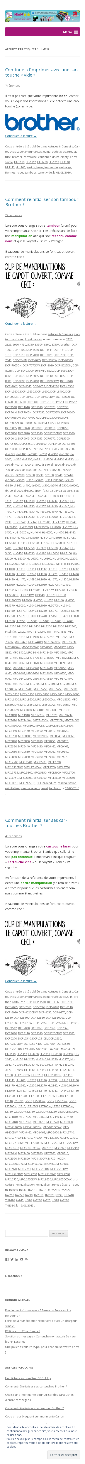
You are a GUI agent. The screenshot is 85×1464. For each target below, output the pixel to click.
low (46, 167)
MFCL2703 (40, 762)
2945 (69, 997)
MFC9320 (11, 746)
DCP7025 (49, 407)
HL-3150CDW (21, 532)
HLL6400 (34, 626)
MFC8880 (24, 741)
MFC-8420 (19, 652)
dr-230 (43, 454)
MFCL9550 (25, 783)
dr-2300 (53, 454)
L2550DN (11, 1106)
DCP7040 (11, 412)
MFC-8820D (47, 658)
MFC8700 (11, 736)
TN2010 (32, 1190)
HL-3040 (55, 527)
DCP (29, 1002)
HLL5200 (56, 621)
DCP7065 (62, 1028)
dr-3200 (27, 459)
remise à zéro (30, 788)
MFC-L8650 (63, 699)
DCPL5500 (63, 438)
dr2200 (30, 475)
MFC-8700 (32, 658)
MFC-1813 (60, 631)
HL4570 (10, 605)
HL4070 (48, 600)
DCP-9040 (66, 381)
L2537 (50, 1101)
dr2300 (49, 475)
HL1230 (20, 574)
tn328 (55, 1200)
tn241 (59, 1195)
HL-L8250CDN (52, 1075)
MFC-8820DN (64, 658)
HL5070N (53, 605)
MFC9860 (24, 757)
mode (54, 167)
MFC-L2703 (63, 684)
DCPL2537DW (47, 1044)
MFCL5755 (11, 772)
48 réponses (13, 836)
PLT (39, 783)
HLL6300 (22, 626)
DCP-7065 (39, 1007)
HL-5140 (10, 543)
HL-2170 (29, 1059)
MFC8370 (41, 725)
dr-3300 (48, 459)
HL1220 (10, 574)
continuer (44, 157)
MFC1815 (64, 710)
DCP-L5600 (12, 391)
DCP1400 (32, 402)
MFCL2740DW (32, 767)
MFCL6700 (68, 772)
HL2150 (74, 1080)
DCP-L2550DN (57, 1023)
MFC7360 (73, 1148)
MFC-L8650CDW (30, 1148)
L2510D (18, 1101)
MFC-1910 (32, 637)
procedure (49, 783)
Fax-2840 (54, 491)
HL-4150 (10, 538)
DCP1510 (45, 402)
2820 (69, 339)
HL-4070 (59, 532)
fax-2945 (42, 1049)
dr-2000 (59, 449)
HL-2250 (52, 1059)
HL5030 (20, 605)
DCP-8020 (47, 365)
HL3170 (42, 1091)
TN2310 (38, 1195)
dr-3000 (64, 454)
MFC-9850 (32, 678)
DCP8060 (63, 423)
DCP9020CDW (53, 433)
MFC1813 (52, 710)
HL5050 (42, 605)
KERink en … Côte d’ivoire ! (22, 1331)
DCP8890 (24, 433)
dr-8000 (27, 470)
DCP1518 (11, 407)
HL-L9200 (71, 558)
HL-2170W (58, 522)
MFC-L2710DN (14, 1138)
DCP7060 (49, 1028)
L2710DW (45, 1106)
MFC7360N (65, 715)
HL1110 (65, 162)
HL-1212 (54, 162)
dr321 (48, 480)
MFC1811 (39, 710)
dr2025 (9, 475)
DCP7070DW (30, 417)
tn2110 (56, 1190)
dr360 (17, 485)
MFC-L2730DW (14, 1143)
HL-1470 (18, 511)
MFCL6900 (40, 778)
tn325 (46, 1200)
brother (17, 157)
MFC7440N (25, 720)
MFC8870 (11, 741)
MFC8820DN (40, 736)
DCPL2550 (63, 1044)
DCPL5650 (25, 444)
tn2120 (66, 1190)
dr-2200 (32, 454)
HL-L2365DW (22, 1075)
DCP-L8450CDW (45, 397)
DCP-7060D (65, 360)
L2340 (60, 1096)
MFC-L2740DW (34, 1143)
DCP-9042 (11, 386)
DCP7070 (11, 1033)
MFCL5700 (49, 767)
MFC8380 (54, 725)
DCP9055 (36, 438)
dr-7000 (16, 470)
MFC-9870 (60, 678)
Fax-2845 (67, 491)
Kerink (31, 167)
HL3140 (20, 1091)
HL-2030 (29, 517)
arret (69, 152)
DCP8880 (11, 433)
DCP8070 (24, 428)
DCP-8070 (19, 376)
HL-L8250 (37, 1075)
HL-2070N (65, 517)
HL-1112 (31, 162)
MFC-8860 (19, 663)
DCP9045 (24, 438)
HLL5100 (44, 621)
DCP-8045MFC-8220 (40, 371)
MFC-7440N (35, 642)
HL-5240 (45, 543)
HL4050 (37, 600)
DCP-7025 (46, 355)
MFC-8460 (46, 652)
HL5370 (20, 616)
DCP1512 (71, 402)
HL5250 (42, 611)
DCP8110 (49, 428)
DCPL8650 (25, 449)
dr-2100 (21, 454)
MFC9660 (24, 752)
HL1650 (42, 579)
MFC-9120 (19, 668)
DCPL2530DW (14, 1044)
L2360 (69, 1096)
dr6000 (73, 485)
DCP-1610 (19, 355)
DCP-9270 (52, 386)
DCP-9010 (32, 381)
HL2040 (31, 585)
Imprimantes (33, 152)
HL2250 (31, 1085)
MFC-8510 (39, 1122)
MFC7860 (49, 1153)
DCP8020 (45, 417)
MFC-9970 (19, 684)
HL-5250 (56, 543)
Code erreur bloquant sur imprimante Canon (34, 1416)
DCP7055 (38, 412)
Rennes (10, 172)
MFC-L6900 (12, 699)
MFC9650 (11, 752)
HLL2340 (21, 1096)
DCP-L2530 (38, 1017)
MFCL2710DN (40, 1169)
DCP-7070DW (31, 365)
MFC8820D (25, 736)
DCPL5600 (11, 444)
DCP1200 (20, 402)
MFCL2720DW (14, 767)
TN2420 (10, 1200)
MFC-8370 (60, 647)
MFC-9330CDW (52, 1127)
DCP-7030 (60, 355)
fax (45, 491)
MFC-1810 (33, 631)
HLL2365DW (47, 1096)
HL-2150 (18, 1059)
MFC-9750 (60, 673)
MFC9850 (11, 757)
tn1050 (13, 1190)
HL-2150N (44, 522)
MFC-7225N (47, 637)
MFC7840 (36, 1153)
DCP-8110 (46, 376)
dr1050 (37, 470)
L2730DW (20, 1111)
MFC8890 (36, 741)
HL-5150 (22, 543)
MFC (75, 1111)
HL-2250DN (26, 527)
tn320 (28, 1200)
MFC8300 (28, 725)
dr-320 (17, 459)
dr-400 (15, 464)
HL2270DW (27, 595)
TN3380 (10, 1205)
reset (20, 172)
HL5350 (10, 616)
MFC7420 (11, 720)
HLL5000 (32, 621)
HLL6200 (68, 621)
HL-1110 (19, 162)
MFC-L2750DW (69, 1143)
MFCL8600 (54, 778)
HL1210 (63, 569)
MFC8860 (68, 736)
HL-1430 (52, 506)
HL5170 (20, 611)
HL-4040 (36, 532)
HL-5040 (45, 538)
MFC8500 (36, 731)
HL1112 (10, 167)
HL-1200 (42, 162)
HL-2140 (32, 522)
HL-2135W (19, 522)
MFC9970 (62, 757)
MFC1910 (24, 715)
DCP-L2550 (40, 1023)
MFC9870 (36, 757)
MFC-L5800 (70, 689)
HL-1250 (29, 506)
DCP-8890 (19, 381)
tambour (30, 172)
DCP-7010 (32, 355)
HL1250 (42, 574)
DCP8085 (36, 428)
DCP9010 (36, 433)
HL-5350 (29, 548)
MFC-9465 (19, 673)
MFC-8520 (19, 658)
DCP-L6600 (42, 391)
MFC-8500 (60, 652)
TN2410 (69, 1195)
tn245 (19, 1200)
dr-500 (36, 464)
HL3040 (39, 595)
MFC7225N (37, 715)
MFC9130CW (39, 1158)
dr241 (58, 475)
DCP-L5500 (67, 386)
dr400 (26, 485)
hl (74, 1049)
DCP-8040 (21, 371)
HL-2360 (18, 1064)
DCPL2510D (39, 1038)
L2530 (28, 1101)
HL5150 (10, 611)
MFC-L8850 (27, 705)
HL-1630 (29, 511)
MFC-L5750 (40, 689)
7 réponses (12, 85)
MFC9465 (62, 746)
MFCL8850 (11, 783)
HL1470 (20, 579)
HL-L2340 (64, 1070)
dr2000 (56, 470)
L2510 (9, 1101)
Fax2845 (30, 496)
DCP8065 (11, 428)
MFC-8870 (32, 663)
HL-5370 (41, 548)
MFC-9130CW (13, 1127)
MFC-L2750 (51, 1143)
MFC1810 (26, 710)
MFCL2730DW (47, 1174)
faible (9, 162)
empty (64, 157)
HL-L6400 (58, 558)
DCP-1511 (46, 350)
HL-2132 (68, 1054)
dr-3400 (59, 459)
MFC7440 (11, 1153)
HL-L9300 (33, 564)
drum (55, 157)
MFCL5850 (40, 772)
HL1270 (52, 574)
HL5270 (52, 611)
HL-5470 (18, 553)
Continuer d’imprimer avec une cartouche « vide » (41, 72)
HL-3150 (64, 1064)
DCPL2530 (54, 1038)
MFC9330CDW (14, 1164)
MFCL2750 (11, 1179)
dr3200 (38, 480)
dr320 (29, 480)
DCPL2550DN (13, 1049)
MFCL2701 (25, 762)
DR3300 (58, 480)
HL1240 (31, 574)
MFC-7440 (52, 1117)
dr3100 (19, 480)
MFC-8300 (46, 647)
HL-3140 (52, 1064)
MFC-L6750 (57, 694)
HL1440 (74, 574)
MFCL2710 (24, 1169)
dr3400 (69, 480)
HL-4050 (47, 532)
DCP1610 (24, 407)
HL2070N (53, 585)
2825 (8, 344)
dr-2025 (10, 454)
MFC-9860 (46, 678)
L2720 (21, 631)
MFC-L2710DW (33, 1138)
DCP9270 (49, 438)
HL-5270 (68, 543)
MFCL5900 (54, 772)
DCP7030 (62, 407)
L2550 (72, 1101)
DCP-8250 (60, 376)
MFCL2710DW (59, 1169)
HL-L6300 (45, 558)
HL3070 (50, 595)
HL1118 (52, 569)
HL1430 (63, 574)
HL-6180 (41, 553)
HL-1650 (41, 511)
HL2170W (48, 590)
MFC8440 (11, 731)
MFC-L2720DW (53, 1138)
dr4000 (35, 485)
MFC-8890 (60, 663)
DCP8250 (62, 428)
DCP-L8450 (26, 397)
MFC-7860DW (30, 647)
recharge (65, 167)
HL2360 (63, 1085)
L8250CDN (64, 1111)
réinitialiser (12, 788)
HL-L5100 (66, 553)
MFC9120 (62, 741)
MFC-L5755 (55, 689)
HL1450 (10, 579)
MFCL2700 (11, 762)
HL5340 (74, 611)
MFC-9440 (46, 668)
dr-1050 (38, 449)
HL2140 (23, 590)
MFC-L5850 (12, 694)
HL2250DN (12, 595)
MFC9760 (49, 752)
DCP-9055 (39, 386)
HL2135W (11, 590)
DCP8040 (26, 423)
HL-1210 (41, 501)
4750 (23, 344)
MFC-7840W (12, 647)
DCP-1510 (32, 350)
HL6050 (74, 616)
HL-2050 (52, 517)
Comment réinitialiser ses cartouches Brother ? (36, 822)
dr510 (54, 485)
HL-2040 (41, 517)
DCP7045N (25, 412)
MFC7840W (72, 720)
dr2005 (67, 470)
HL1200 (20, 167)
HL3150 (61, 595)
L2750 (31, 1111)
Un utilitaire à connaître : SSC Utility (28, 1378)
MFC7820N (56, 720)
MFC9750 (36, 752)
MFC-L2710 (67, 1132)
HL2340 (52, 1085)
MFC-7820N (69, 642)
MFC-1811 (46, 631)
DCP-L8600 (63, 397)
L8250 (53, 1111)
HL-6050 (29, 553)
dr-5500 (56, 464)
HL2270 (42, 1085)
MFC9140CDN (56, 1158)
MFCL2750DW (28, 1179)
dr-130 (49, 449)
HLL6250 (10, 626)
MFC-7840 (11, 1122)
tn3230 (37, 1200)
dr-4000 (26, 464)
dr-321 (37, 459)
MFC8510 (49, 731)
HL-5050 (56, 538)
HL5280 (63, 611)
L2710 (21, 1106)
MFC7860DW (13, 725)
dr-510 (45, 464)
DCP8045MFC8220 (44, 423)
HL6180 (10, 621)
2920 (16, 344)
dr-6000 (67, 464)
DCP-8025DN (63, 365)
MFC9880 (49, 757)
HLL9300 (58, 626)
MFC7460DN (40, 720)
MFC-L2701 (48, 684)
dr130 (47, 470)
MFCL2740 (63, 1174)
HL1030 (10, 569)
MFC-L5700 (25, 689)
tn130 (22, 1190)
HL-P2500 (73, 564)
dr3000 (9, 480)
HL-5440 (64, 548)
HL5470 (63, 616)
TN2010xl (44, 1190)
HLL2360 (33, 1096)
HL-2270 (64, 1059)
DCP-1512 (60, 350)
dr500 (45, 485)
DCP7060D (68, 412)
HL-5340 (18, 548)
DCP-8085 (32, 376)
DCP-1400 (19, 350)
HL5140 (65, 605)
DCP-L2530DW (55, 1017)
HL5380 (31, 616)
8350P (39, 344)
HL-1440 (64, 506)
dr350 (9, 485)
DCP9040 (69, 433)
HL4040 (27, 600)
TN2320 (49, 1195)
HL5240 (31, 611)
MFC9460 (49, 746)
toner (41, 172)
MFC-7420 (21, 642)
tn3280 (64, 1200)
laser (39, 167)
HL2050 (42, 585)
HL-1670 (52, 511)
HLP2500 (70, 626)
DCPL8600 (11, 449)
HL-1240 (18, 506)
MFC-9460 (25, 1132)
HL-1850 (64, 511)
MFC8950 (49, 741)
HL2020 (10, 585)
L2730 (9, 1111)
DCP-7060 (25, 1007)
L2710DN (32, 1106)
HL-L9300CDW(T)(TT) (53, 564)
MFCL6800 (25, 778)
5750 (30, 344)
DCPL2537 (30, 1044)
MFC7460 (24, 1153)
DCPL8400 (54, 444)
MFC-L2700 (33, 684)
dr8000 (28, 491)
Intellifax (11, 631)
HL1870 (74, 579)
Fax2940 (42, 496)
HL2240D (71, 590)
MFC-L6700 (42, 694)
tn (6, 1190)
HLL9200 (46, 626)
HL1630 (31, 579)
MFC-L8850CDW (45, 705)
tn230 (28, 1195)
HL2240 (60, 590)
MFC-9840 (19, 678)
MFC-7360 (39, 1117)
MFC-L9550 (63, 705)
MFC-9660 (46, 673)
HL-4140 (70, 532)
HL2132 (52, 1080)
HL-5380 (52, 548)
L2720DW (67, 1106)
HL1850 (63, 579)
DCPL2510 (24, 1038)
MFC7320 (51, 715)
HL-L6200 (20, 558)
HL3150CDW (13, 600)
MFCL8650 (68, 778)
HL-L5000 (53, 553)
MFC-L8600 (27, 699)
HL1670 (52, 579)
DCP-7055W (49, 360)
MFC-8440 (32, 652)
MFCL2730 (30, 1174)
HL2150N (35, 590)
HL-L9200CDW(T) (15, 564)
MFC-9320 (32, 668)
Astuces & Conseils (60, 146)
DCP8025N (12, 423)
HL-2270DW (41, 527)
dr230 (39, 475)
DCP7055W (53, 412)
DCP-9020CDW (49, 381)
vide (49, 172)
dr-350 (69, 459)
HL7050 (20, 621)
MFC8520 (62, 731)
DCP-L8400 (57, 391)
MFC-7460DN (52, 642)
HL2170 (10, 1085)
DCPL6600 (40, 444)
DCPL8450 (68, 444)
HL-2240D (11, 527)
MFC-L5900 (27, 694)
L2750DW (42, 1111)
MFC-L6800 (72, 694)
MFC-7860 (25, 1122)
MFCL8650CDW (61, 1179)
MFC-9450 (60, 668)
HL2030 (20, 585)
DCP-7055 (34, 360)
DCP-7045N (20, 360)
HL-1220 (64, 501)
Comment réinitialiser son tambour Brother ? (41, 201)
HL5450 (52, 616)
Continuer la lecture (21, 136)
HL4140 (59, 600)
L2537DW (61, 1101)
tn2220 (19, 1195)
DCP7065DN (13, 417)
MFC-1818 (19, 637)
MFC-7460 (66, 1117)
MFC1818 (11, 715)
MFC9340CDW (33, 1164)
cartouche (30, 157)
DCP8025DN (60, 417)
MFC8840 (55, 736)
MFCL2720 (54, 762)
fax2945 (66, 1049)
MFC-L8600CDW (45, 699)
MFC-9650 (32, 673)
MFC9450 (36, 746)
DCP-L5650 (27, 391)
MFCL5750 (63, 767)
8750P (55, 344)
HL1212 (74, 569)
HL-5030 (33, 538)
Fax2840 (18, 496)
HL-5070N (69, 538)
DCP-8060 (60, 371)
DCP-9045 (25, 386)
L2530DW (39, 1101)
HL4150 (69, 600)
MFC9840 (62, 752)
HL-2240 (71, 522)
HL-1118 (29, 501)
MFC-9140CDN (32, 1127)
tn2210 (9, 1195)
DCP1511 (58, 402)
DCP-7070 (52, 1007)
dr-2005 (70, 449)
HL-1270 (41, 506)
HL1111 (31, 569)
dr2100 (19, 475)
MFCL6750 (11, 778)
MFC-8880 (46, 663)
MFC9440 (24, 746)
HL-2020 (18, 517)
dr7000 (18, 491)
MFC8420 (67, 725)
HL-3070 (67, 527)
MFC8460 (24, 731)
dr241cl (68, 475)
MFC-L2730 (70, 1138)
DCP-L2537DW (23, 1023)
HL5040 (31, 605)
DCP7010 (36, 407)
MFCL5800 (25, 772)
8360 (47, 344)
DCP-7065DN (13, 365)
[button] (67, 31)
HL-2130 (56, 1054)
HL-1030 (54, 496)
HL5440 (42, 616)
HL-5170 (33, 543)
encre (74, 157)
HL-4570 (22, 538)
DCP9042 (11, 438)
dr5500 (63, 485)
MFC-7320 (62, 637)
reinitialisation (67, 783)
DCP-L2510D (22, 1017)
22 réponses (13, 215)
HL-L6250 (32, 558)
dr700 (9, 491)
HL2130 (65, 585)
